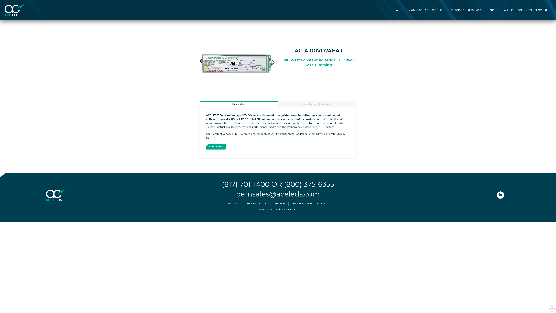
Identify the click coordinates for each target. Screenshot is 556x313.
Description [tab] (238, 104)
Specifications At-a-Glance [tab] (317, 104)
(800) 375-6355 (309, 184)
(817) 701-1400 (245, 184)
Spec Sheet (216, 146)
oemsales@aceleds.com (278, 194)
